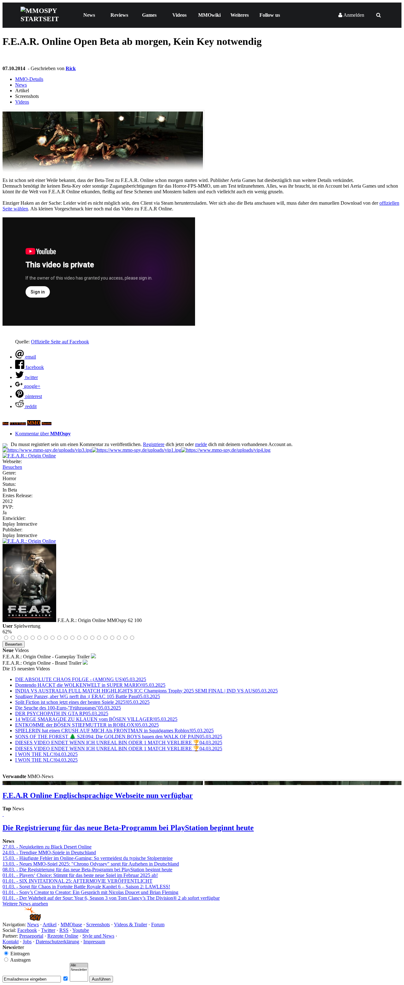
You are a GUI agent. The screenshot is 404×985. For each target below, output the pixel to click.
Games (149, 15)
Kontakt (11, 941)
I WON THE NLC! (46, 754)
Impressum (94, 941)
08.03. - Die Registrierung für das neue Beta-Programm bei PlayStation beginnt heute (87, 869)
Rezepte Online (62, 936)
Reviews (119, 15)
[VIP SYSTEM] (47, 450)
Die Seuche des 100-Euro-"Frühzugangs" (68, 707)
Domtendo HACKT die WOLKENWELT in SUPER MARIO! (90, 685)
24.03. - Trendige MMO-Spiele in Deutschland (49, 852)
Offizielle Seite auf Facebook (60, 341)
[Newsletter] (79, 970)
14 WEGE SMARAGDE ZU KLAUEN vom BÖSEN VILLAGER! (96, 719)
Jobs (27, 941)
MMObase (71, 924)
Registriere (153, 444)
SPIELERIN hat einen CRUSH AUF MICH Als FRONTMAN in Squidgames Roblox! (114, 730)
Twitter (48, 930)
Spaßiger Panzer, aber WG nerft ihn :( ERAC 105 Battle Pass (87, 696)
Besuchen (12, 467)
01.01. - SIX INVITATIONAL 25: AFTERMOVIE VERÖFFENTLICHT (77, 881)
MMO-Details (29, 79)
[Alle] (79, 965)
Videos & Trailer (130, 924)
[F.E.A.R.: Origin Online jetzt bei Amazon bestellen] (29, 541)
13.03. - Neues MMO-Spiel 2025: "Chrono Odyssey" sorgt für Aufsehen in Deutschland (91, 864)
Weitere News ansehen (25, 903)
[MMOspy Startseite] (22, 919)
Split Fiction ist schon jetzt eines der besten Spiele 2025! (82, 702)
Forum (157, 924)
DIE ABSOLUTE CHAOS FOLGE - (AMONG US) (80, 679)
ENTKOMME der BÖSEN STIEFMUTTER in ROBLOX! (87, 725)
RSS (63, 930)
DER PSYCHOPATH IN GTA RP (61, 713)
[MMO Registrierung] (225, 450)
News (89, 15)
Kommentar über (43, 433)
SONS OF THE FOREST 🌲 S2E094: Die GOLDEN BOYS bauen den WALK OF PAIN (118, 736)
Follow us (269, 15)
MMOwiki (209, 15)
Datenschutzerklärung (57, 941)
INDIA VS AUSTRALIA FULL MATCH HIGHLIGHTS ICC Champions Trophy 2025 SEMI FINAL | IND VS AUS (146, 690)
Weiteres (239, 15)
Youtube (80, 930)
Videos (179, 15)
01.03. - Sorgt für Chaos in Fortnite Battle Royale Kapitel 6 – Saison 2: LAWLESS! (86, 886)
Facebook (27, 930)
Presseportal (31, 936)
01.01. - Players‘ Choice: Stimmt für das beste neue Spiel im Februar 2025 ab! (80, 875)
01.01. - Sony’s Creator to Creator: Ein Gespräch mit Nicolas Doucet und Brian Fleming (90, 892)
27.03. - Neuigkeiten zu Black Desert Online (47, 846)
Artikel (49, 924)
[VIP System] (136, 450)
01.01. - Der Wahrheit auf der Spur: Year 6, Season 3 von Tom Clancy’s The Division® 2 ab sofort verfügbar (111, 898)
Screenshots (98, 924)
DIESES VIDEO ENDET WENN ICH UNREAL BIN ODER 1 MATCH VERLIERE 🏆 (118, 742)
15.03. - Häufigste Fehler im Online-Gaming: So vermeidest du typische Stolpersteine (88, 858)
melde (201, 444)
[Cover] (29, 455)
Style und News (98, 936)
